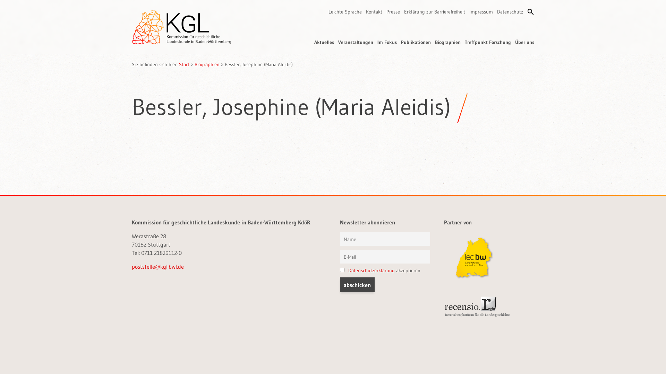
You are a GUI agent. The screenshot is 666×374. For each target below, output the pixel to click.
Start (184, 64)
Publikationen (416, 42)
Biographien (448, 42)
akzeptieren (384, 270)
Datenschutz (510, 12)
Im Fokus (387, 42)
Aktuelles (324, 42)
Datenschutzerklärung (371, 270)
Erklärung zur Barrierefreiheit (434, 12)
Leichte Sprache (345, 12)
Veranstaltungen (355, 42)
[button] (530, 11)
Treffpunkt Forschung (488, 42)
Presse (393, 12)
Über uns (524, 42)
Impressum (481, 12)
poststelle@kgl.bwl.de (158, 266)
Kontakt (374, 12)
